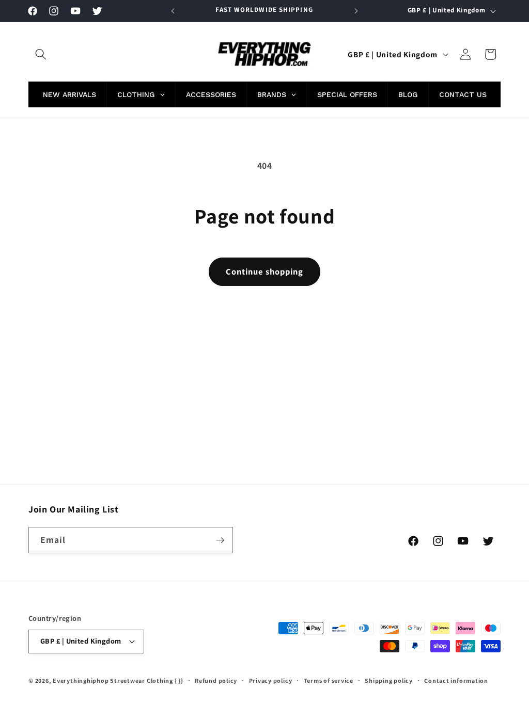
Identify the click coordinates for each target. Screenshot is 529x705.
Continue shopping (265, 271)
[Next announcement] (356, 11)
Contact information (456, 680)
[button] (40, 54)
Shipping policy (389, 680)
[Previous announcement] (173, 11)
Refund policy (216, 680)
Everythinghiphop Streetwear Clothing (114, 680)
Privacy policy (270, 680)
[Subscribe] (220, 540)
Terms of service (328, 680)
